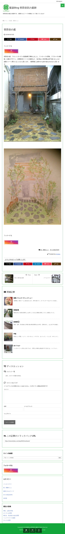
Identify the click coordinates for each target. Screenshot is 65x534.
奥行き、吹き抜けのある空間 (11, 515)
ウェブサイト (7, 413)
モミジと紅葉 (6, 520)
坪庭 (15, 334)
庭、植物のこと (15, 20)
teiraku (58, 254)
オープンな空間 (7, 513)
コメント (6, 389)
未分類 (5, 498)
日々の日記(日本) (54, 249)
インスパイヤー (7, 484)
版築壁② (16, 322)
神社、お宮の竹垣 (8, 510)
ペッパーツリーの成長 (9, 518)
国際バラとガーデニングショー (23, 298)
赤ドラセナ (17, 345)
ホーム (5, 20)
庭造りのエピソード (8, 491)
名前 (5, 406)
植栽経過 (16, 310)
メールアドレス (28, 406)
